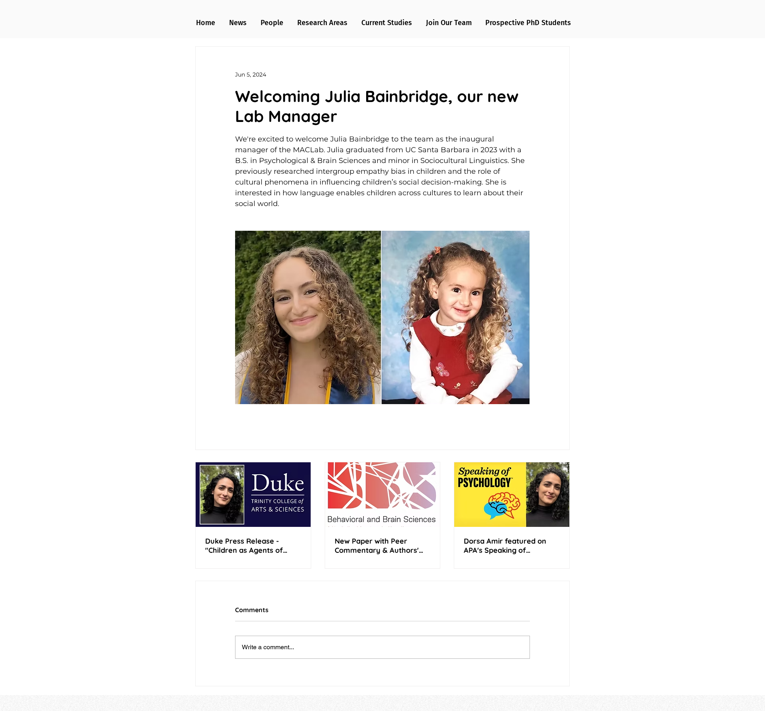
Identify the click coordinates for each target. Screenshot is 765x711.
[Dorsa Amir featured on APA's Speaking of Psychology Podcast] (511, 494)
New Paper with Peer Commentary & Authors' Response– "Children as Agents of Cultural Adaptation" (377, 545)
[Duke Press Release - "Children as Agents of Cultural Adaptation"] (253, 494)
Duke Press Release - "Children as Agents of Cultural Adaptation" (244, 545)
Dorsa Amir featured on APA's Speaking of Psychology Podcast (505, 545)
